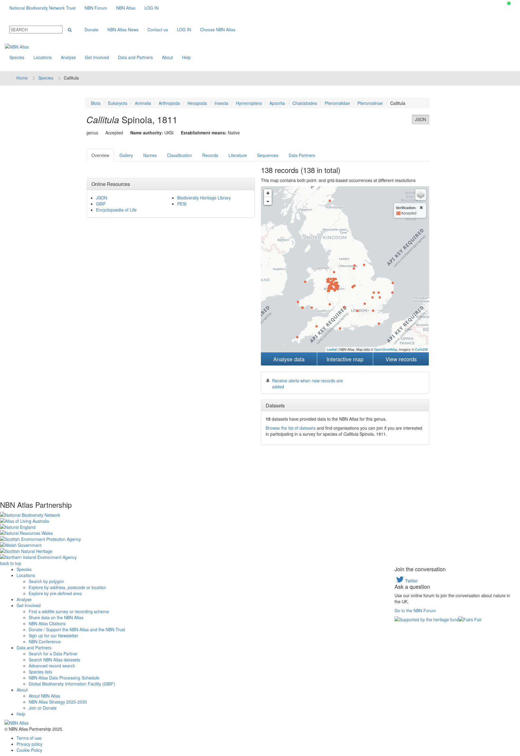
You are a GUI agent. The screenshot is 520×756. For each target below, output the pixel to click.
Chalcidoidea (304, 103)
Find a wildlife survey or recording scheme (69, 611)
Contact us (157, 30)
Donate (91, 30)
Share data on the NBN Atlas (56, 617)
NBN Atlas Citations (47, 623)
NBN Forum (96, 8)
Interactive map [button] (345, 359)
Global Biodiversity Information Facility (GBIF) (72, 684)
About (167, 57)
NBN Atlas (125, 8)
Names (150, 155)
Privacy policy (29, 744)
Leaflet (332, 349)
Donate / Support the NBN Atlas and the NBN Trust (77, 629)
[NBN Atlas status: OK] (509, 3)
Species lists (40, 672)
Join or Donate (43, 708)
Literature (237, 155)
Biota (96, 103)
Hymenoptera (249, 103)
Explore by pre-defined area (55, 593)
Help (186, 57)
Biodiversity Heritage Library (204, 198)
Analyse (68, 57)
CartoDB (421, 349)
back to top (10, 563)
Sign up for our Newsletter (53, 635)
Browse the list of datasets (291, 428)
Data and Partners (135, 57)
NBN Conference (45, 641)
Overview (100, 155)
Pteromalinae (370, 103)
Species (16, 57)
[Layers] (420, 194)
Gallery (126, 155)
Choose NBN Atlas (217, 30)
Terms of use (29, 738)
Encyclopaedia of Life (116, 210)
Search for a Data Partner (53, 654)
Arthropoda (169, 103)
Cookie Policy (29, 750)
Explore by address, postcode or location (67, 587)
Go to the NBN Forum (415, 610)
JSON (420, 119)
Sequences (267, 155)
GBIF (101, 204)
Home (22, 78)
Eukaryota (117, 103)
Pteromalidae (337, 103)
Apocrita (277, 103)
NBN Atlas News (122, 30)
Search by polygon (46, 581)
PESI (182, 204)
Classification (179, 155)
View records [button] (401, 359)
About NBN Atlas (44, 696)
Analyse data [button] (289, 359)
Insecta (221, 103)
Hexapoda (197, 103)
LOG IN (151, 8)
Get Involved (97, 57)
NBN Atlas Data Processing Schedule (64, 678)
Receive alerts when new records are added (307, 384)
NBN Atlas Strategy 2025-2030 (58, 702)
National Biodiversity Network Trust (42, 8)
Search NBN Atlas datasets (54, 660)
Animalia (143, 103)
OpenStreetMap (385, 349)
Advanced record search (52, 666)
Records (210, 155)
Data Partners (302, 155)
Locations (42, 57)
